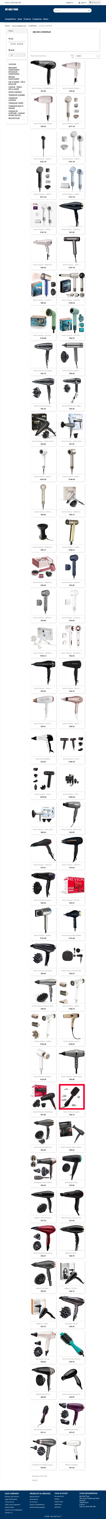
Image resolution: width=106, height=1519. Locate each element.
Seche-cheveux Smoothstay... (43, 1112)
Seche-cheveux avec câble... (72, 406)
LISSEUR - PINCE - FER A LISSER (15, 88)
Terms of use (9, 1502)
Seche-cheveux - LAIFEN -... (71, 124)
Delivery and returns (12, 1496)
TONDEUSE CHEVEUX (12, 99)
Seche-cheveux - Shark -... (72, 759)
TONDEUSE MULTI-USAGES (16, 107)
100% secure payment (12, 1505)
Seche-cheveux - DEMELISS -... (43, 547)
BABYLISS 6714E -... (71, 1253)
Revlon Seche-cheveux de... (71, 1394)
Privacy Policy (9, 1507)
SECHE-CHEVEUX (15, 92)
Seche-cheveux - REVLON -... (43, 865)
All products (34, 1499)
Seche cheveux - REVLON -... (72, 900)
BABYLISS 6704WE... (72, 1465)
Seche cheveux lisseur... (71, 1041)
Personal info (59, 1496)
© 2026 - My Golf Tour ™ (53, 1516)
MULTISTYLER (14, 118)
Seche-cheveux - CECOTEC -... (43, 300)
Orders (57, 1499)
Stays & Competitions (37, 1505)
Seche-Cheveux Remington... (43, 971)
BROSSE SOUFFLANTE (13, 78)
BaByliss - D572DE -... (71, 1288)
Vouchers (58, 1507)
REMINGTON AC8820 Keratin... (43, 1465)
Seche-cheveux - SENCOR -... (72, 582)
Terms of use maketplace (13, 1510)
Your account (61, 1493)
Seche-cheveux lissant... (71, 1112)
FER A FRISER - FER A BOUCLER (16, 83)
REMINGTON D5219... (71, 1430)
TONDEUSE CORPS (16, 103)
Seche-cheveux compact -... (43, 1077)
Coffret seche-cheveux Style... (71, 971)
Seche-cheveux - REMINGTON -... (43, 88)
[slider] (9, 42)
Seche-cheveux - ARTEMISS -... (71, 653)
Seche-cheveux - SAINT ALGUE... (43, 441)
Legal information (11, 1499)
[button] (17, 31)
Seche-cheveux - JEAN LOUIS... (71, 441)
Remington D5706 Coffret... (43, 1182)
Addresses (58, 1504)
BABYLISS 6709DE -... (43, 1288)
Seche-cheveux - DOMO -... (43, 935)
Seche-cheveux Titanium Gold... (43, 1006)
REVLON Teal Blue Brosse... (71, 1359)
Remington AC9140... (43, 1359)
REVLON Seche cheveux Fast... (71, 1218)
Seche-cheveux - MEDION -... (43, 653)
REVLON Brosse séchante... (43, 1430)
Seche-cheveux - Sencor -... (43, 688)
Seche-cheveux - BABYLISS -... (71, 229)
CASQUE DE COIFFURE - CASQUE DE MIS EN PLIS (16, 113)
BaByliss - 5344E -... (43, 1324)
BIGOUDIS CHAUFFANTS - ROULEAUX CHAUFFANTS (14, 71)
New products (34, 1496)
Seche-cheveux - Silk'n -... (72, 794)
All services (33, 1502)
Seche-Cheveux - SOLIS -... (72, 265)
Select (87, 56)
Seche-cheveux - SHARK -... (71, 547)
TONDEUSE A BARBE (16, 95)
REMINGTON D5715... (43, 1394)
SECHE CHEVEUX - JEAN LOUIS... (72, 1077)
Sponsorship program (37, 1507)
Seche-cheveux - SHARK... (43, 1041)
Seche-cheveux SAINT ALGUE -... (72, 1147)
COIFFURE (12, 64)
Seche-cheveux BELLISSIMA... (72, 935)
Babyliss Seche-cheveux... (43, 1218)
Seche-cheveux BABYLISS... (43, 1147)
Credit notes (59, 1502)
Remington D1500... (72, 1182)
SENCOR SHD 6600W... (43, 759)
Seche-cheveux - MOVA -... (43, 476)
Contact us (8, 1513)
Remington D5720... (72, 1324)
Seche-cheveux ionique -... (72, 88)
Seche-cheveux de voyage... (43, 124)
